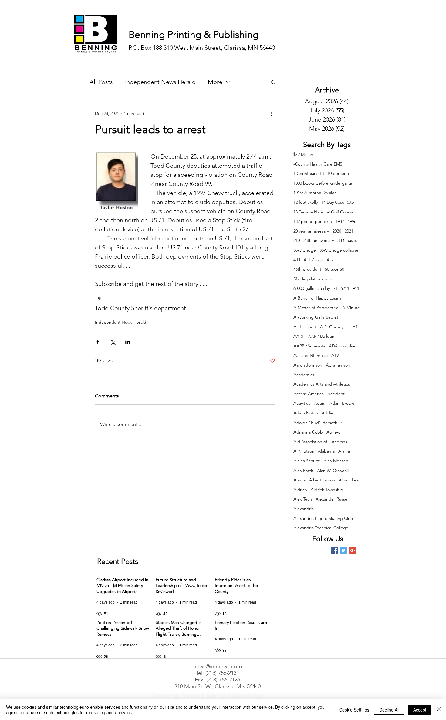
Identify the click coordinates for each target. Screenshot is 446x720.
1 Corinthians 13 (308, 173)
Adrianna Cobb (308, 432)
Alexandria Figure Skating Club (323, 518)
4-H (296, 260)
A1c (356, 327)
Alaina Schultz (306, 461)
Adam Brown (341, 403)
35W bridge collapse (339, 250)
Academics (303, 374)
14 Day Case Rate (337, 202)
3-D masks (347, 240)
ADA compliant (343, 346)
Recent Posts (117, 561)
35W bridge (304, 250)
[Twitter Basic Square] (343, 550)
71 (335, 288)
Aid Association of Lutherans (320, 441)
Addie (327, 413)
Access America (308, 394)
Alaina (344, 451)
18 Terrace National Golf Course (323, 212)
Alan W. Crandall (333, 470)
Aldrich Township (327, 489)
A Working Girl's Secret (315, 317)
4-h (330, 260)
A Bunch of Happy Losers (317, 298)
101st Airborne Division (315, 192)
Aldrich (300, 489)
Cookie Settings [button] (354, 710)
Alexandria (303, 508)
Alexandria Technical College (320, 528)
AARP (298, 336)
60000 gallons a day (311, 288)
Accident (336, 394)
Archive (327, 89)
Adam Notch (305, 413)
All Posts (101, 81)
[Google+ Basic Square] (352, 550)
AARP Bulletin (321, 336)
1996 (352, 221)
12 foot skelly (305, 202)
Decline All (389, 710)
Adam (320, 403)
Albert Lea (349, 480)
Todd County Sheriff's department (140, 308)
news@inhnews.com (217, 666)
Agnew (333, 432)
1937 (340, 221)
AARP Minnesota (309, 346)
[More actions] (271, 113)
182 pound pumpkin (312, 221)
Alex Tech (302, 499)
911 (356, 288)
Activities (301, 403)
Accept (419, 710)
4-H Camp (313, 260)
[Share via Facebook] (98, 342)
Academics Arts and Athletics (321, 384)
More (215, 81)
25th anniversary (318, 240)
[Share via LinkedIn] (127, 342)
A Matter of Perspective (316, 307)
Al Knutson (303, 451)
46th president (307, 269)
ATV (335, 355)
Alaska (299, 480)
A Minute (351, 307)
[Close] (438, 709)
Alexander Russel (332, 499)
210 (296, 240)
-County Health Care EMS (317, 164)
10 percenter (339, 173)
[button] (273, 81)
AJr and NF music (310, 355)
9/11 (345, 288)
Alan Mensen (335, 461)
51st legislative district (314, 279)
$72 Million (303, 154)
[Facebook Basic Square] (334, 550)
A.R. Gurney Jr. (334, 327)
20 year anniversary (311, 231)
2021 (349, 231)
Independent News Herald (160, 81)
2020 (337, 231)
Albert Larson (322, 480)
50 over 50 (334, 269)
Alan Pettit (303, 470)
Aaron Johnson (307, 365)
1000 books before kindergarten (324, 183)
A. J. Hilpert (304, 327)
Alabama (326, 451)
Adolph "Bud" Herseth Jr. (318, 422)
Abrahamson (338, 365)
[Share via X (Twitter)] (113, 342)
